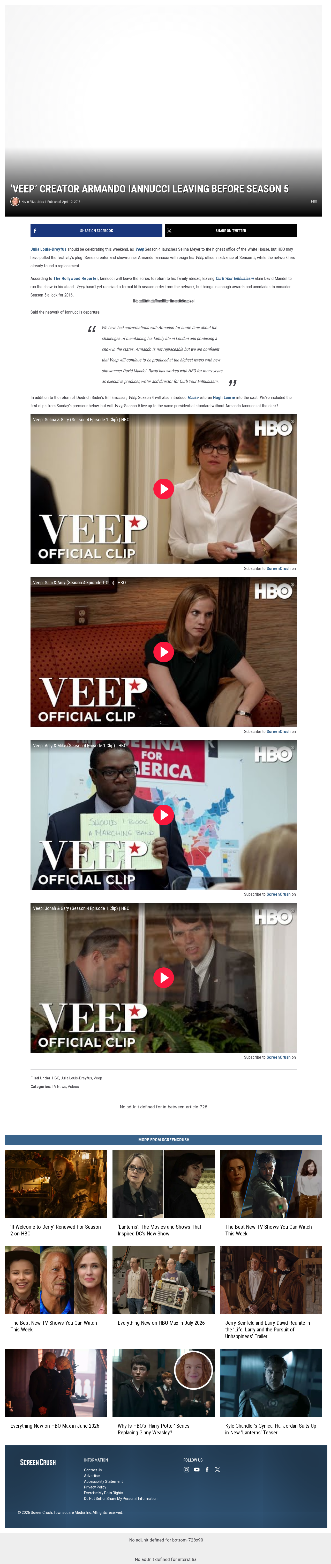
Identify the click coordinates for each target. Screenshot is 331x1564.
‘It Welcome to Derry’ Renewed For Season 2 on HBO (55, 1230)
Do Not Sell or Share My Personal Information (120, 1498)
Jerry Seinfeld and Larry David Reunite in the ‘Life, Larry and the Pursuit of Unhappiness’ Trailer (267, 1329)
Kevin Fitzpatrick (33, 202)
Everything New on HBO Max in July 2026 (161, 1323)
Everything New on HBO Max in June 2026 (54, 1426)
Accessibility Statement (103, 1481)
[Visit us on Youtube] (199, 1469)
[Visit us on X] (219, 1469)
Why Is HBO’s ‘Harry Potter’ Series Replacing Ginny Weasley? (154, 1429)
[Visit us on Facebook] (209, 1469)
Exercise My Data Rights (103, 1493)
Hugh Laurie (224, 397)
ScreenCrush (279, 568)
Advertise (92, 1476)
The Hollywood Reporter (75, 278)
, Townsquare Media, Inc (71, 1512)
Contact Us (93, 1470)
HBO (55, 1078)
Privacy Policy (95, 1487)
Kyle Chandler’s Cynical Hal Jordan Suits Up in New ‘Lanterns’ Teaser (270, 1429)
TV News (59, 1087)
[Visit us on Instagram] (188, 1469)
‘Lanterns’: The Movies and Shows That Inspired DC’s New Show (159, 1230)
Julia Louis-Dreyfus (48, 249)
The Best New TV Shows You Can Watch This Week (268, 1230)
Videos (73, 1087)
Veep (98, 1078)
